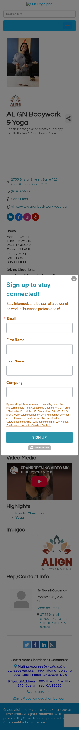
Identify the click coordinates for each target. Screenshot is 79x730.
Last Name (15, 361)
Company (14, 382)
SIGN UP (39, 437)
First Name (15, 340)
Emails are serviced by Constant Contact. (28, 425)
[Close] (74, 278)
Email (11, 318)
